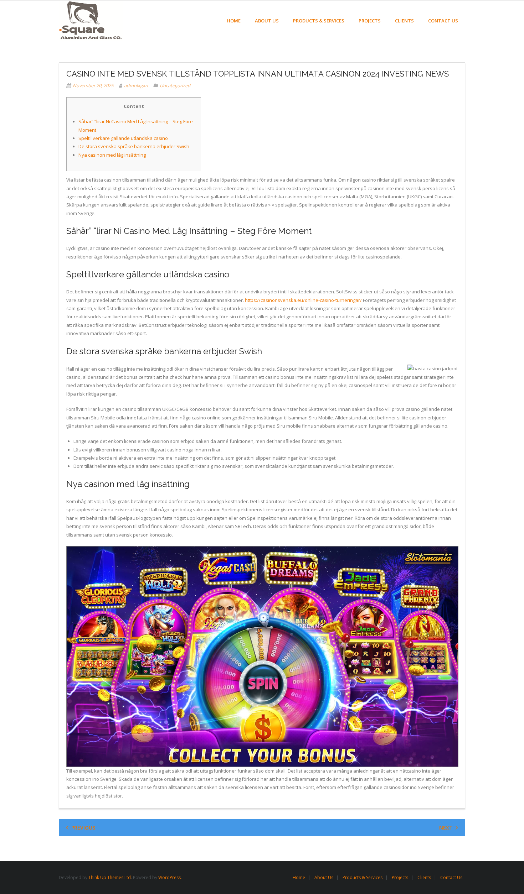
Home (299, 877)
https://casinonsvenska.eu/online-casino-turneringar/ (303, 300)
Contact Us (451, 877)
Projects (400, 877)
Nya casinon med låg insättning (112, 155)
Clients (424, 877)
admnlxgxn (136, 85)
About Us (323, 877)
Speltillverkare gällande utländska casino (123, 138)
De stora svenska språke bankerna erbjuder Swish (133, 146)
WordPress (169, 877)
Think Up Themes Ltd (109, 877)
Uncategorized (175, 85)
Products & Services (362, 877)
